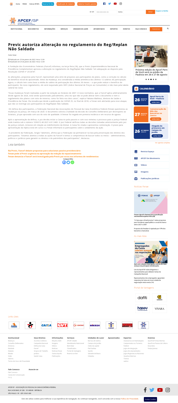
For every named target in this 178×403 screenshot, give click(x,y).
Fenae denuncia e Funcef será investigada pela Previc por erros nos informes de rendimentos (53, 156)
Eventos (126, 29)
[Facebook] (64, 162)
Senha (120, 12)
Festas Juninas (152, 348)
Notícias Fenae (141, 186)
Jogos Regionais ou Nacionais (134, 353)
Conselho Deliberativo (15, 343)
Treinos (126, 359)
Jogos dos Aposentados (132, 351)
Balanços (11, 341)
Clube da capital (93, 346)
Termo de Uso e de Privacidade (19, 361)
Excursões (151, 346)
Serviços (64, 29)
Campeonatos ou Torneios (133, 343)
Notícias (55, 348)
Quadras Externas (130, 356)
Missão (10, 353)
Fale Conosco (141, 29)
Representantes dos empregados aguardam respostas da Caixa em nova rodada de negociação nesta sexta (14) (149, 280)
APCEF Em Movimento (150, 158)
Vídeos (144, 165)
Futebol (126, 346)
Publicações (56, 356)
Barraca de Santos (94, 341)
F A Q (10, 377)
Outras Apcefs (57, 353)
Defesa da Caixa (39, 346)
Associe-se (156, 29)
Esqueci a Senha (162, 11)
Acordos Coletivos (40, 341)
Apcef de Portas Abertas (156, 341)
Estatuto (11, 351)
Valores (10, 359)
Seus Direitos (33, 29)
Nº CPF (92, 12)
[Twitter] (68, 162)
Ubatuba (91, 356)
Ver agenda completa (162, 143)
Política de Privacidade (129, 399)
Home (18, 4)
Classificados (71, 348)
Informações (49, 29)
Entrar (150, 12)
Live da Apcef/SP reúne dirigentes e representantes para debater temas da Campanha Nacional (147, 272)
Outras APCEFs (34, 4)
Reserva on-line (72, 353)
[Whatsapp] (72, 162)
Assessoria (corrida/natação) (133, 341)
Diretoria (11, 346)
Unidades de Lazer (80, 29)
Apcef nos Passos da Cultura (157, 343)
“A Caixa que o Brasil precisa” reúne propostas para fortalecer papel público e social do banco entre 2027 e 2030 (150, 222)
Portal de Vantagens (144, 287)
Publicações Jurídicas (150, 178)
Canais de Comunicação (16, 375)
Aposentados (99, 29)
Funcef (36, 348)
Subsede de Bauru (94, 353)
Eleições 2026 (56, 341)
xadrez (126, 361)
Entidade (11, 348)
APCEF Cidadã (72, 341)
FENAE (25, 4)
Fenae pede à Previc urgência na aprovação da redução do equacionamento (44, 153)
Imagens (144, 171)
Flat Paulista (92, 348)
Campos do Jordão (94, 343)
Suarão (90, 351)
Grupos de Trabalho (41, 351)
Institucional (16, 29)
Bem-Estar (70, 346)
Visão (10, 356)
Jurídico (36, 353)
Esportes (114, 29)
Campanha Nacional (41, 343)
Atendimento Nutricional (75, 343)
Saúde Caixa (38, 356)
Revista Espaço (147, 151)
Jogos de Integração (130, 348)
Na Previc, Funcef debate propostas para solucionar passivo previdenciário (44, 150)
